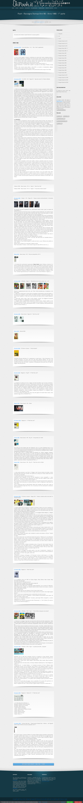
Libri (59, 36)
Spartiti (59, 38)
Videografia (60, 33)
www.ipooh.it (15, 780)
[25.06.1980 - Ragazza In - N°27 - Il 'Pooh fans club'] (18, 700)
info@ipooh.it (15, 788)
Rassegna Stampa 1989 (62, 72)
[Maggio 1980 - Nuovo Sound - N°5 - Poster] (18, 411)
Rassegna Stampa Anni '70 (62, 43)
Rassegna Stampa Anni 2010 (63, 79)
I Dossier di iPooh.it (22, 799)
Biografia (22, 8)
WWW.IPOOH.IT (59, 101)
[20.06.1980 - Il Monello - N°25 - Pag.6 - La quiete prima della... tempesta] (16, 654)
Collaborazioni (34, 8)
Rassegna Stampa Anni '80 (62, 45)
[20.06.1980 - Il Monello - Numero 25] (16, 618)
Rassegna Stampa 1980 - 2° (63, 50)
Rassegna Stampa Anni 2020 (63, 82)
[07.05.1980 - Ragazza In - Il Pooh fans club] (16, 428)
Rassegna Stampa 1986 (62, 65)
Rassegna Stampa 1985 (62, 62)
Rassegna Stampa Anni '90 (62, 75)
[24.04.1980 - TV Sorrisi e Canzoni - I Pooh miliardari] (16, 356)
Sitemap (56, 799)
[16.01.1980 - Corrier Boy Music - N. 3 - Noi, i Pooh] (16, 54)
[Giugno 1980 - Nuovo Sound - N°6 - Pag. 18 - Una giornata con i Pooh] (16, 445)
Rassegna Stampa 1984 (62, 60)
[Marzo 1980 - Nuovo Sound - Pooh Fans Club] (16, 321)
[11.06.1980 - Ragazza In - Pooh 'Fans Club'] (16, 577)
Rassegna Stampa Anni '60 (62, 40)
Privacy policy (44, 802)
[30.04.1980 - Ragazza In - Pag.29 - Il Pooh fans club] (16, 380)
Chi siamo (52, 799)
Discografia (27, 8)
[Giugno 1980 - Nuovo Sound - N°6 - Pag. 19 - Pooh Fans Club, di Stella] (16, 469)
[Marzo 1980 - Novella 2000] (16, 338)
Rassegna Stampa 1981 (62, 53)
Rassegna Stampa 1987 (62, 67)
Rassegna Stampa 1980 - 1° (63, 48)
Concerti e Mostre (49, 8)
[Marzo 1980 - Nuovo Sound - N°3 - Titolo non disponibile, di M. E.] (16, 261)
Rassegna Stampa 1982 (62, 55)
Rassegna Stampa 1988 (62, 70)
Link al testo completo (45, 781)
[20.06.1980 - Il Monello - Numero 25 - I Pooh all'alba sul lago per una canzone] (22, 618)
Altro (55, 8)
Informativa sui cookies (63, 799)
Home (13, 8)
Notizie (16, 8)
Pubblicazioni (41, 8)
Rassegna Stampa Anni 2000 (63, 77)
